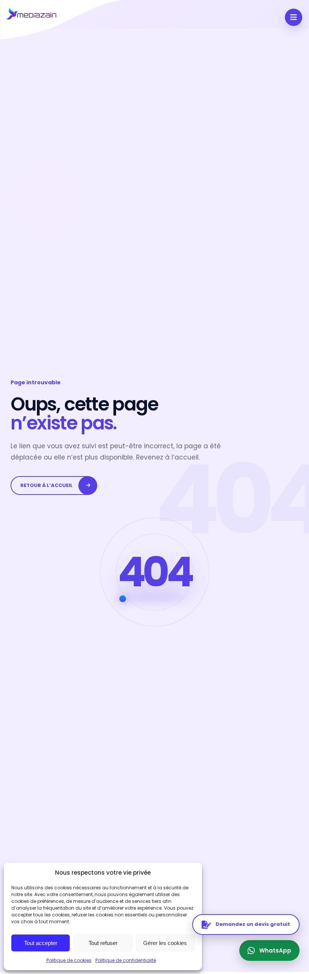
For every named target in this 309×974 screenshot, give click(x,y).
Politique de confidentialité (125, 960)
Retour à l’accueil (46, 485)
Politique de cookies (69, 960)
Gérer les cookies (165, 943)
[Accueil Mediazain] (62, 20)
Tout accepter (40, 943)
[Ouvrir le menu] (293, 17)
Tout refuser (103, 943)
